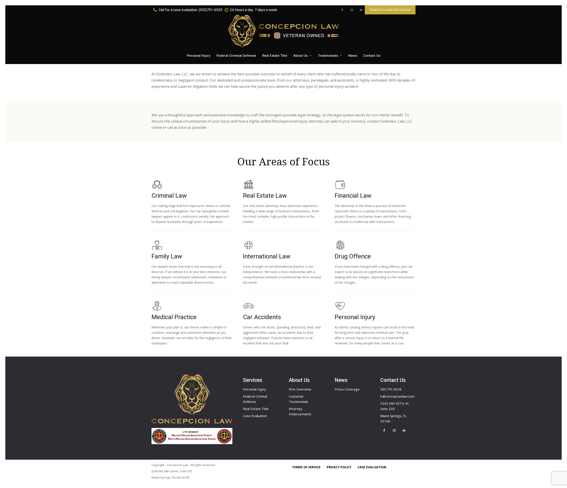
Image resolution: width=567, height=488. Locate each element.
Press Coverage (347, 389)
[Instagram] (351, 10)
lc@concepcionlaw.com (397, 396)
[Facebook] (342, 10)
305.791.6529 (391, 389)
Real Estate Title (255, 408)
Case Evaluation (255, 416)
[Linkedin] (361, 10)
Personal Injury (254, 389)
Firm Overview (300, 389)
